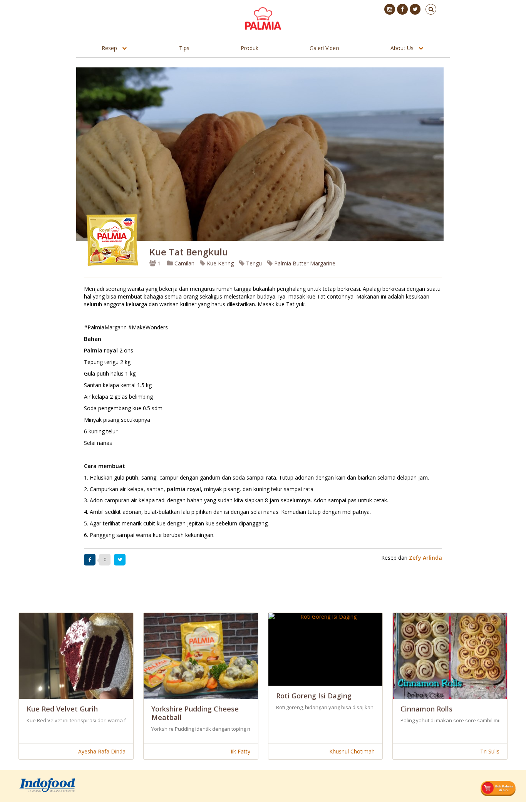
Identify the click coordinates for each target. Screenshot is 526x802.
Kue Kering (219, 263)
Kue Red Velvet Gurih (62, 708)
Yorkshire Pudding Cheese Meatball (195, 713)
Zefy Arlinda (425, 557)
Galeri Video (324, 48)
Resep (109, 48)
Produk (249, 48)
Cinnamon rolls (426, 708)
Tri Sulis (489, 751)
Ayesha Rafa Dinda (102, 751)
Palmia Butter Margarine (304, 263)
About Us (402, 48)
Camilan (183, 263)
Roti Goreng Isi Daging (314, 695)
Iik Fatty (240, 751)
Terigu (253, 263)
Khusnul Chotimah (352, 751)
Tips (184, 48)
